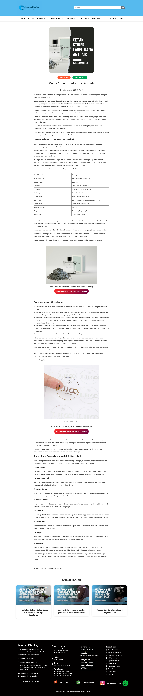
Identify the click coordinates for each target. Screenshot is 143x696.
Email (56, 663)
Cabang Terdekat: (26, 659)
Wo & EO (95, 18)
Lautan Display (28, 645)
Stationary (71, 18)
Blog (105, 18)
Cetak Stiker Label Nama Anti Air (50, 569)
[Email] (52, 664)
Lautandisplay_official (114, 683)
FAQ (121, 18)
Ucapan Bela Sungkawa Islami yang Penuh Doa (109, 611)
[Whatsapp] (52, 669)
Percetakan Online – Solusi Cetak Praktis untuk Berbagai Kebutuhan (33, 612)
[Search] (123, 7)
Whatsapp (58, 669)
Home (23, 18)
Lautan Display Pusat (28, 662)
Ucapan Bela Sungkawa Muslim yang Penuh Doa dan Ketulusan (71, 611)
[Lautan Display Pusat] (18, 662)
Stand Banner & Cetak (36, 18)
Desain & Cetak (56, 18)
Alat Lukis (83, 18)
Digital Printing (67, 90)
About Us (113, 18)
